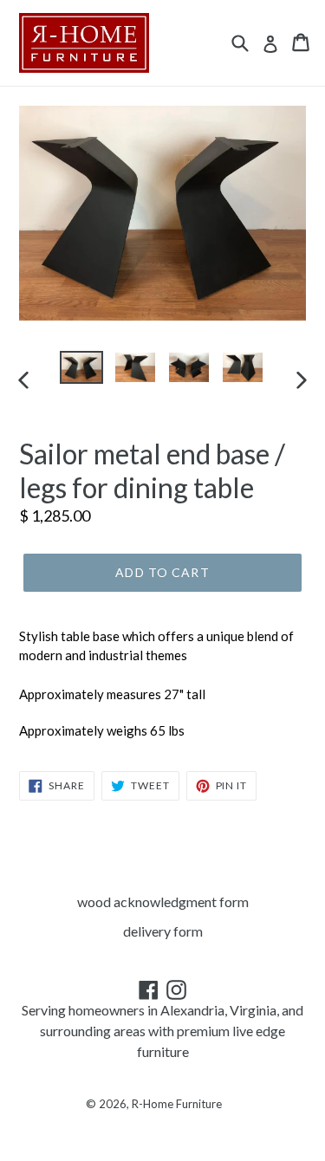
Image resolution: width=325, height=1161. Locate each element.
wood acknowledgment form (163, 901)
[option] (81, 368)
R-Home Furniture (177, 1104)
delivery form (163, 931)
